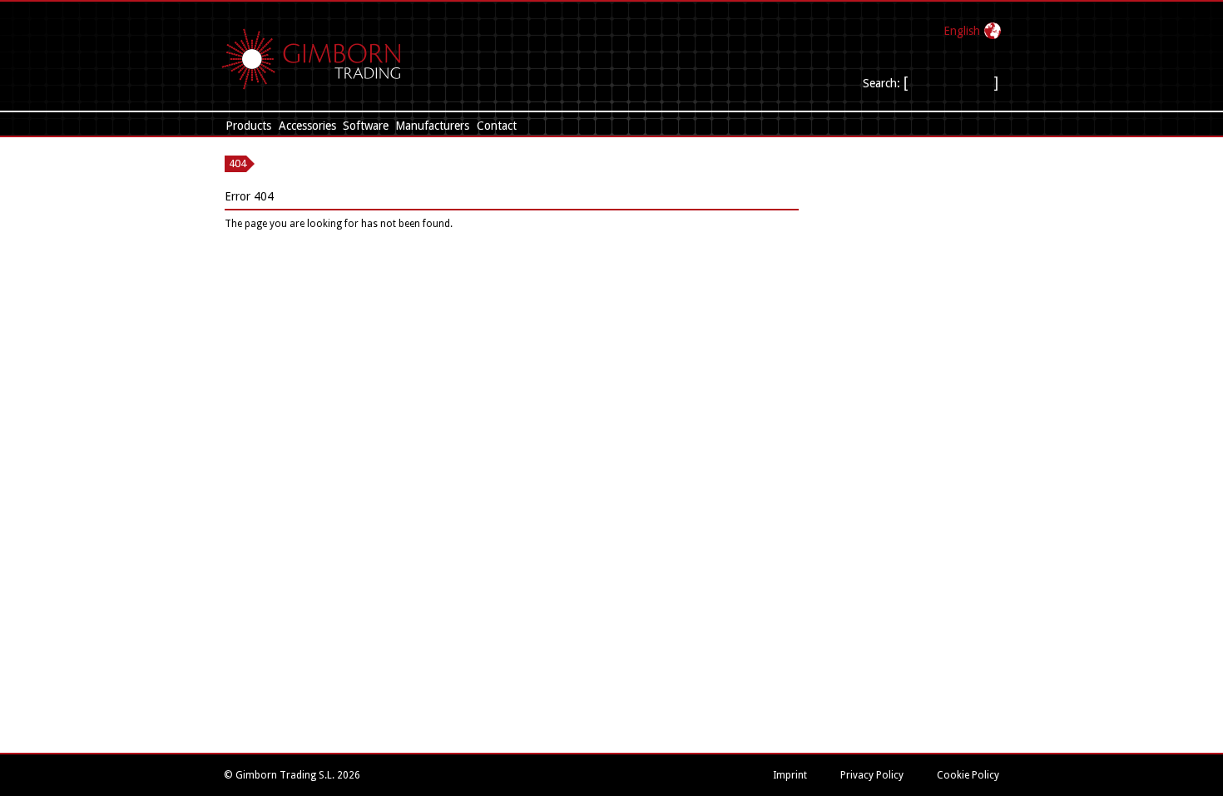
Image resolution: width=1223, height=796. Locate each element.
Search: (881, 83)
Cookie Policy (968, 775)
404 (237, 163)
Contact (497, 125)
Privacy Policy (872, 775)
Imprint (790, 775)
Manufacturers (432, 125)
